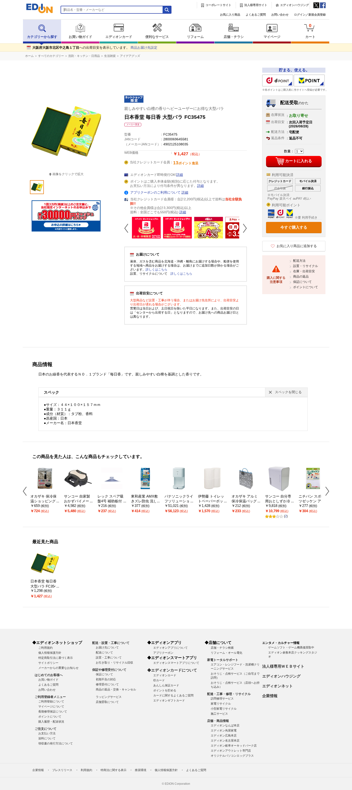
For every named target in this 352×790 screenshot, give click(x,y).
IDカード (159, 680)
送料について (47, 738)
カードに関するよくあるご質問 (173, 695)
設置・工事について (109, 657)
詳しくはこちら (156, 269)
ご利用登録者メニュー (50, 697)
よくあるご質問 (256, 14)
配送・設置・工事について (111, 643)
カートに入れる (298, 161)
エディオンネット (277, 686)
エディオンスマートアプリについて (176, 663)
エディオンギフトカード (169, 700)
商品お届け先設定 (144, 47)
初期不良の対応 (106, 679)
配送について (104, 652)
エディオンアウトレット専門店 (231, 750)
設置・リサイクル (305, 266)
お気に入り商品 (230, 14)
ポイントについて (305, 287)
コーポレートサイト (218, 5)
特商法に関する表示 (113, 770)
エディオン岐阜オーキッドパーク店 (234, 745)
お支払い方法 (47, 733)
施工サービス (219, 713)
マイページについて (51, 706)
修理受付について (107, 684)
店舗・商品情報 (218, 721)
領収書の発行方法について (55, 743)
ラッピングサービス (109, 697)
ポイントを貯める (164, 690)
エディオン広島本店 (224, 735)
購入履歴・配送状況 (51, 721)
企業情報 (270, 696)
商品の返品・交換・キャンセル (116, 689)
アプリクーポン (163, 652)
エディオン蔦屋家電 (224, 730)
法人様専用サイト (255, 5)
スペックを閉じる (288, 392)
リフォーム (195, 37)
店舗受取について (107, 702)
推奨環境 (140, 770)
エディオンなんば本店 (225, 725)
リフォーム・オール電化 (226, 652)
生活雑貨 (110, 56)
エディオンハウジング (294, 5)
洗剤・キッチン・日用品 (84, 56)
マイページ (272, 37)
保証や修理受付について (109, 669)
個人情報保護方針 (49, 652)
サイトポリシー (48, 663)
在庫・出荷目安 (304, 271)
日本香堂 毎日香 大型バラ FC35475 (44, 586)
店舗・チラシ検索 (222, 647)
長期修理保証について (52, 711)
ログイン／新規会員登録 (310, 14)
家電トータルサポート (222, 660)
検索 (12, 42)
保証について (302, 282)
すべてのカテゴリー (51, 56)
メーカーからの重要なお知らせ (58, 668)
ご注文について (46, 729)
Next (243, 228)
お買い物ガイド (80, 37)
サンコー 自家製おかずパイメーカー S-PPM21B (78, 501)
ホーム (29, 56)
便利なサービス (157, 37)
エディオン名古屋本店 (225, 740)
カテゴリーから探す (42, 37)
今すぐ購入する (293, 227)
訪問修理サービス (222, 698)
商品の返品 (301, 276)
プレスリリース (62, 770)
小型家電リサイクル (224, 708)
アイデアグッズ (130, 56)
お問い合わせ (280, 14)
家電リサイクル (221, 703)
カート (310, 31)
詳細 (179, 175)
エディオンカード (118, 37)
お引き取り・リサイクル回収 (114, 662)
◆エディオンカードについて (172, 670)
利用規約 (86, 770)
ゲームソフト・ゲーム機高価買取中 (291, 647)
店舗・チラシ (234, 37)
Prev (128, 228)
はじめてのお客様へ (49, 675)
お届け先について (107, 647)
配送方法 (299, 260)
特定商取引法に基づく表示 (55, 657)
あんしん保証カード (166, 685)
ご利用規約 (45, 647)
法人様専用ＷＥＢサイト (283, 666)
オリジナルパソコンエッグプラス (232, 755)
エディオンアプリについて (170, 647)
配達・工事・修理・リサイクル (229, 694)
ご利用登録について (51, 701)
